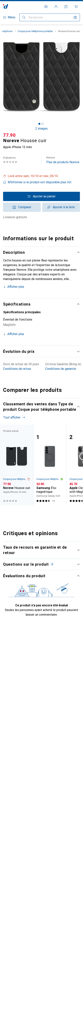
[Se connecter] (56, 6)
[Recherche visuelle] (75, 17)
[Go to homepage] (5, 6)
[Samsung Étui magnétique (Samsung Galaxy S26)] (49, 464)
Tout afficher (11, 417)
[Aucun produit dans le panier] (76, 6)
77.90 (9, 135)
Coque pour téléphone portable (35, 31)
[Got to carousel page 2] (42, 124)
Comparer (24, 207)
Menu (11, 17)
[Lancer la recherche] (24, 17)
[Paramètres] (46, 6)
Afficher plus (15, 287)
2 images (41, 128)
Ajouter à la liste (64, 207)
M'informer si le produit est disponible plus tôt (39, 182)
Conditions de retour (17, 369)
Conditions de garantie (60, 369)
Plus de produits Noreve (62, 160)
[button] (41, 176)
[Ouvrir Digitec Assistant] (66, 6)
